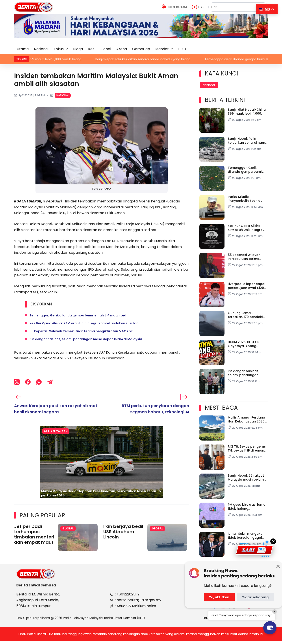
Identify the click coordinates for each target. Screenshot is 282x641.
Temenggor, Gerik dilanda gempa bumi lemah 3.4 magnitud (220, 59)
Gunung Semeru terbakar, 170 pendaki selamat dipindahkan (245, 315)
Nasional (41, 48)
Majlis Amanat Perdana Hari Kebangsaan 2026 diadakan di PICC (246, 419)
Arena (121, 48)
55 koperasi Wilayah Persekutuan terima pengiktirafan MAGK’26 (81, 331)
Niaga (78, 48)
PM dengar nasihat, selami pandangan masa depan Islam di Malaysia (86, 339)
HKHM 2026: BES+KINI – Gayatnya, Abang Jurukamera (245, 344)
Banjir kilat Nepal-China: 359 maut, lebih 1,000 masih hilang (247, 112)
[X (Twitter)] (17, 381)
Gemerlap (141, 48)
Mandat (162, 48)
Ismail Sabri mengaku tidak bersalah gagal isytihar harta (245, 536)
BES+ (182, 48)
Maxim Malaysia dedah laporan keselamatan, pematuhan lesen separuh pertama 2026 (101, 493)
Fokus (59, 48)
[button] (60, 49)
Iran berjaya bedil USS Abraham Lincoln (123, 531)
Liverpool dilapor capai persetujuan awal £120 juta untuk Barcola (246, 286)
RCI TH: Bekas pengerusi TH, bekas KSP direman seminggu (247, 448)
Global (105, 48)
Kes (91, 48)
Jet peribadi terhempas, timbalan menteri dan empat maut (34, 534)
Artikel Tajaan (56, 431)
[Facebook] (28, 381)
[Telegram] (50, 381)
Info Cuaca (177, 7)
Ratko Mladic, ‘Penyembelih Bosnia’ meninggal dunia (244, 199)
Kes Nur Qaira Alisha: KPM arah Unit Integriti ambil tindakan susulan (84, 323)
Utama (23, 48)
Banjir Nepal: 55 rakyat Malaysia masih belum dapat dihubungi (246, 477)
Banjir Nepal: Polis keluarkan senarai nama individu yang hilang (112, 59)
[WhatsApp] (39, 381)
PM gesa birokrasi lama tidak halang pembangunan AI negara (246, 507)
